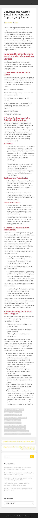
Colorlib (18, 516)
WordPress (30, 516)
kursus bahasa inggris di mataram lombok (15, 417)
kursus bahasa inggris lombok (12, 420)
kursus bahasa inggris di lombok (12, 415)
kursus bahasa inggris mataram (12, 423)
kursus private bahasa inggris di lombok (14, 428)
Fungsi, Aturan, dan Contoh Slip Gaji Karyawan (18, 489)
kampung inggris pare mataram (12, 412)
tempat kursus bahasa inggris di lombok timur (16, 431)
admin (16, 23)
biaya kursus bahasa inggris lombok (13, 409)
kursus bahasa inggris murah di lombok (14, 425)
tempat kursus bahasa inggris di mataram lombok (17, 434)
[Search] (32, 456)
